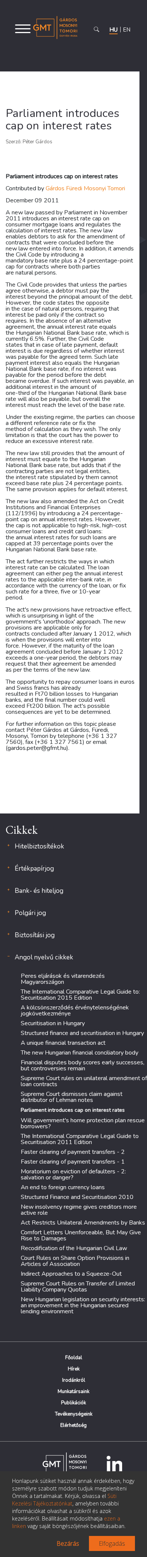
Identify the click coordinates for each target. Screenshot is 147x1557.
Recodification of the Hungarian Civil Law (74, 1248)
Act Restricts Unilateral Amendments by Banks (83, 1223)
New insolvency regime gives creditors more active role (79, 1210)
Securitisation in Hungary (53, 1023)
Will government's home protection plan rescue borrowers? (83, 1123)
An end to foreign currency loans (63, 1187)
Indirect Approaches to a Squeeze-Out (71, 1274)
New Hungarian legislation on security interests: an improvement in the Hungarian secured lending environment (83, 1305)
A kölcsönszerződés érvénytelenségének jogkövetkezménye (75, 1010)
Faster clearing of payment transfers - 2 (73, 1152)
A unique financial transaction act (63, 1043)
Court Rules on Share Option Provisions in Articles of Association (75, 1261)
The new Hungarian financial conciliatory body (79, 1053)
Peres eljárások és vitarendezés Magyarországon (63, 979)
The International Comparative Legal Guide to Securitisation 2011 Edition (80, 1139)
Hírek (74, 1369)
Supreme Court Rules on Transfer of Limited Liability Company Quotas (78, 1286)
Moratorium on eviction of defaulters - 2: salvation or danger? (73, 1174)
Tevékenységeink (73, 1414)
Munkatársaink (73, 1391)
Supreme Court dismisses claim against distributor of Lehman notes (71, 1097)
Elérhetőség (73, 1425)
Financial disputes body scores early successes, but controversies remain (82, 1065)
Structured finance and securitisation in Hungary (82, 1033)
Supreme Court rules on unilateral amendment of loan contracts (84, 1081)
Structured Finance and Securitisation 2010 (77, 1197)
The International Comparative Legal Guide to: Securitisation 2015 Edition (80, 995)
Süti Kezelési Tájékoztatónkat (64, 1499)
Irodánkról (73, 1380)
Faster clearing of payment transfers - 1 (73, 1162)
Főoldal (73, 1357)
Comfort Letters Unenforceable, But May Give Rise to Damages (81, 1235)
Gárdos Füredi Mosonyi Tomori (85, 188)
